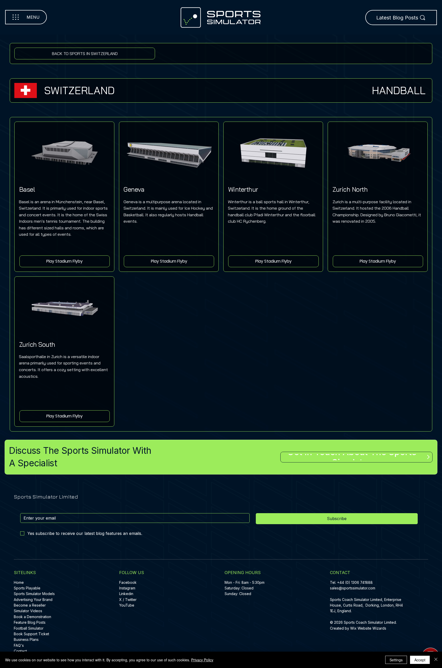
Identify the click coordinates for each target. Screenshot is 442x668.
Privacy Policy (202, 659)
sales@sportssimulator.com (352, 588)
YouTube (126, 605)
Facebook (128, 582)
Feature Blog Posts (30, 622)
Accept (419, 659)
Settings (396, 659)
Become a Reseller (30, 605)
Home (19, 582)
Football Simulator (28, 628)
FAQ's (19, 645)
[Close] (436, 660)
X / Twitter (128, 599)
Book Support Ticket (31, 634)
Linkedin (126, 593)
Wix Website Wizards (368, 628)
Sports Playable (27, 588)
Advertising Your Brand (33, 599)
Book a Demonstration (32, 617)
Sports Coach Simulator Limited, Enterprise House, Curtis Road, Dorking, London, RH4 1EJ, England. (366, 605)
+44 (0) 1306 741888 (355, 582)
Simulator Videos (28, 611)
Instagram (127, 588)
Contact (20, 651)
